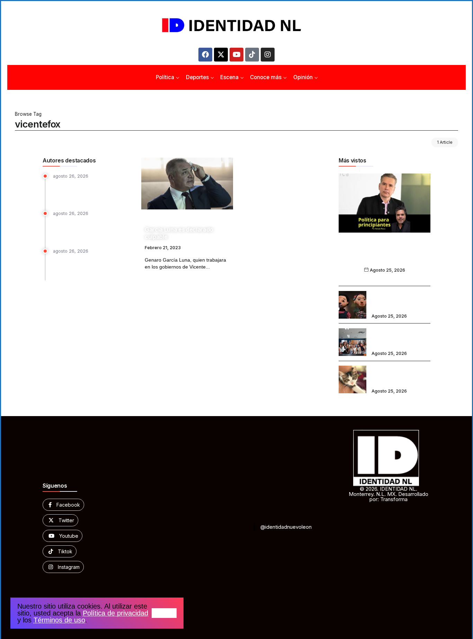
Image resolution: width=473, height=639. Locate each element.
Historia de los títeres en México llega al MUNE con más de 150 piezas (401, 300)
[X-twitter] (221, 55)
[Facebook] (205, 55)
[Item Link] (187, 183)
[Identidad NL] (236, 25)
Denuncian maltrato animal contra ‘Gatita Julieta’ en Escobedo (396, 374)
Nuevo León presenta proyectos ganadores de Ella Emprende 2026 (401, 337)
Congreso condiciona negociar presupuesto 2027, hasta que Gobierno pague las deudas (90, 228)
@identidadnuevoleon (286, 527)
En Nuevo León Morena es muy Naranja (384, 256)
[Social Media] (63, 504)
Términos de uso (59, 620)
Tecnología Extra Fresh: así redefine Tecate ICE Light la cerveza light (86, 191)
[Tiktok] (252, 55)
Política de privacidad (115, 613)
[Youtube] (236, 55)
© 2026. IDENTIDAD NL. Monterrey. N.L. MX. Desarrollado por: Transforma (388, 494)
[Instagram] (268, 55)
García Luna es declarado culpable (179, 233)
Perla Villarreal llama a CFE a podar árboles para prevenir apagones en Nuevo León (87, 266)
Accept (164, 613)
